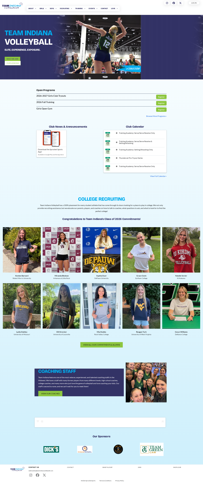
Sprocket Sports (90, 481)
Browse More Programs (155, 116)
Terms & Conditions (105, 481)
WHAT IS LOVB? (107, 467)
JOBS (139, 467)
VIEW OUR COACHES (50, 393)
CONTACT (70, 467)
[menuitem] (32, 8)
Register (161, 97)
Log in (194, 3)
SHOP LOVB (177, 467)
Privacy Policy (119, 481)
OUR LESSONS (13, 63)
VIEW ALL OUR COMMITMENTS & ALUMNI (101, 345)
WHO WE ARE (12, 59)
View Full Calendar (157, 176)
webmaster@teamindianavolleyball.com (41, 471)
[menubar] (73, 8)
